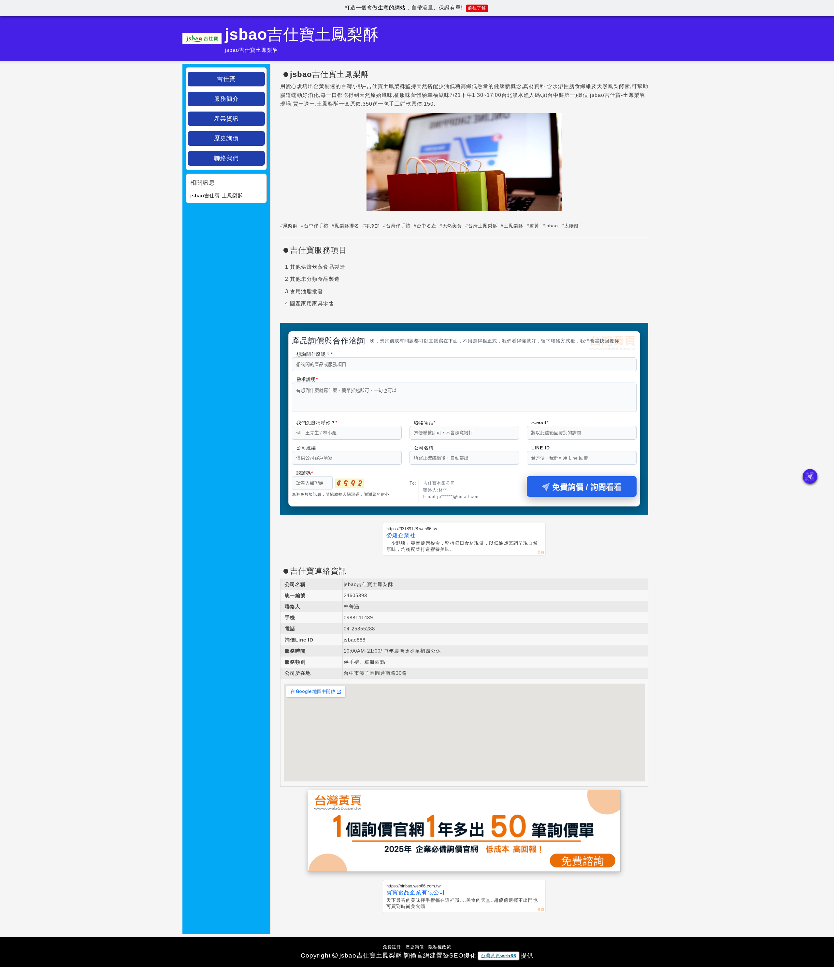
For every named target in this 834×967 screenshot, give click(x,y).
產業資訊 (226, 118)
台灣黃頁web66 (498, 955)
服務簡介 (226, 99)
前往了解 (477, 8)
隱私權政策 (439, 946)
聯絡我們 (226, 158)
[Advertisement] (226, 247)
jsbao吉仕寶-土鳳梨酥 (216, 195)
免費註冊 (392, 946)
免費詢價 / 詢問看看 (587, 487)
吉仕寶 (226, 79)
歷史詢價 (226, 138)
